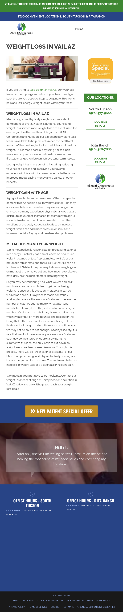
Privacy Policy (16, 607)
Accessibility (30, 600)
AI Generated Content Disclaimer (96, 607)
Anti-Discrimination (52, 600)
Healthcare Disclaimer (80, 600)
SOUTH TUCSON (73, 16)
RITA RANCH (97, 16)
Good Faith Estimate (62, 607)
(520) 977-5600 (100, 113)
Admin (16, 600)
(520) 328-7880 (100, 149)
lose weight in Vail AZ (43, 89)
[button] (61, 411)
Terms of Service (37, 607)
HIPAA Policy (103, 600)
